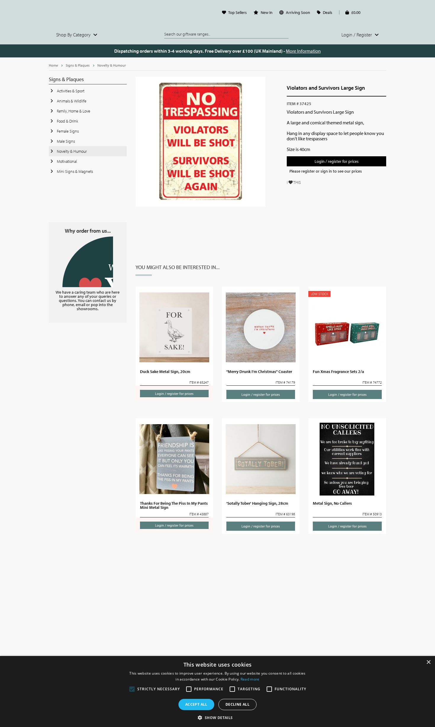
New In (267, 12)
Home (53, 65)
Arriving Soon (298, 12)
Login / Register (357, 35)
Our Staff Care (87, 262)
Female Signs (67, 131)
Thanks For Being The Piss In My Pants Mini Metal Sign (174, 505)
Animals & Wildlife (71, 101)
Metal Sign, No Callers (332, 503)
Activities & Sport (70, 91)
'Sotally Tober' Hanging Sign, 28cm (257, 503)
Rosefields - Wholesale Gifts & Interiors (88, 14)
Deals (327, 12)
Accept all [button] (196, 704)
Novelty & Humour (111, 65)
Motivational (66, 161)
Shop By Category (74, 35)
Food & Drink (67, 121)
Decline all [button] (237, 704)
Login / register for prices (337, 161)
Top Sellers (237, 12)
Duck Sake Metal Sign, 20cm (165, 371)
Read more (250, 679)
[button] (217, 717)
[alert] (217, 691)
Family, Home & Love (73, 111)
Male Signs (65, 141)
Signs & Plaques (78, 65)
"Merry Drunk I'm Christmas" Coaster (259, 371)
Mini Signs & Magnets (74, 171)
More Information (303, 51)
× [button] (428, 662)
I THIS (294, 182)
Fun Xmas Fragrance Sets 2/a (338, 371)
